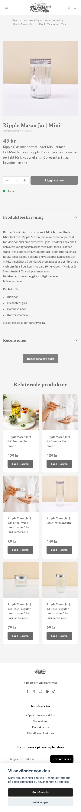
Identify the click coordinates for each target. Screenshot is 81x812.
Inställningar (40, 802)
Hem (15, 20)
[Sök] (69, 8)
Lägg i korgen (20, 463)
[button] (71, 80)
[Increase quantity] (25, 180)
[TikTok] (53, 691)
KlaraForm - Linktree (40, 733)
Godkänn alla (40, 792)
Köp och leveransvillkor (40, 715)
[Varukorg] (75, 8)
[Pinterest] (47, 691)
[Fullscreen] (40, 78)
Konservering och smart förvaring (43, 20)
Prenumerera (62, 759)
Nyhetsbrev (40, 721)
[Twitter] (33, 691)
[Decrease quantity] (7, 180)
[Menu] (6, 8)
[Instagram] (40, 691)
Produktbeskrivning (23, 217)
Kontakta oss (40, 727)
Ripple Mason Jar (23, 23)
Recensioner (15, 340)
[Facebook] (27, 691)
